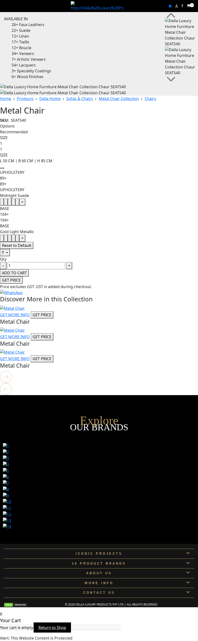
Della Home (50, 98)
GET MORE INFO (15, 314)
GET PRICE (11, 280)
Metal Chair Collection (119, 98)
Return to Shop (52, 627)
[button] (99, 377)
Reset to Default (16, 245)
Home (5, 98)
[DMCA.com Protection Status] (16, 604)
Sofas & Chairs (79, 98)
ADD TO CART (14, 273)
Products (25, 98)
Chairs (150, 98)
